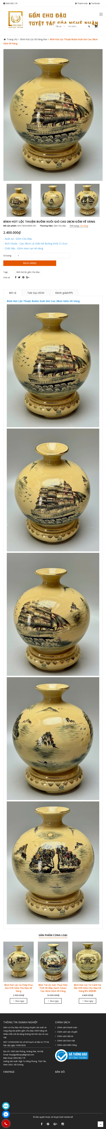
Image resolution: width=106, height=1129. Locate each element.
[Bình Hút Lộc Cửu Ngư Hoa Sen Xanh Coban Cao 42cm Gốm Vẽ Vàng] (53, 962)
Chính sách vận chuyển (67, 1031)
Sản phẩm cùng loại (53, 935)
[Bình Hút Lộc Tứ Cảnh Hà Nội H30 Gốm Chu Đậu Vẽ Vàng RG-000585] (18, 962)
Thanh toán (82, 3)
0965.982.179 (11, 3)
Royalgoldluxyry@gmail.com (21, 1054)
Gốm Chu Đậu (60, 225)
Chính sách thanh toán (67, 1027)
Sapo (59, 1120)
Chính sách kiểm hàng (67, 1045)
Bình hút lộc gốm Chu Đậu (28, 272)
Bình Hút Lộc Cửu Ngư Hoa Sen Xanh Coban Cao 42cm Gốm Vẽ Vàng (53, 988)
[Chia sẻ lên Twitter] (19, 277)
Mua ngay (19, 1001)
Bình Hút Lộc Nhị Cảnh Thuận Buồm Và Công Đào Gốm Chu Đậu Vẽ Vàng (87, 988)
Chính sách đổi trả (65, 1036)
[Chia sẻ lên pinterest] (23, 277)
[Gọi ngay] (5, 1123)
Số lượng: (7, 255)
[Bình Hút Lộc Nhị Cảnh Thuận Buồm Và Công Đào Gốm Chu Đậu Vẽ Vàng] (87, 962)
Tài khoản (95, 3)
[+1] (27, 277)
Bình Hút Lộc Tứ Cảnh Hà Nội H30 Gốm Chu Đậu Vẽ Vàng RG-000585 (18, 988)
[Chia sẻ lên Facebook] (16, 277)
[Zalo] (6, 1106)
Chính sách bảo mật (66, 1040)
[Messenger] (6, 1114)
